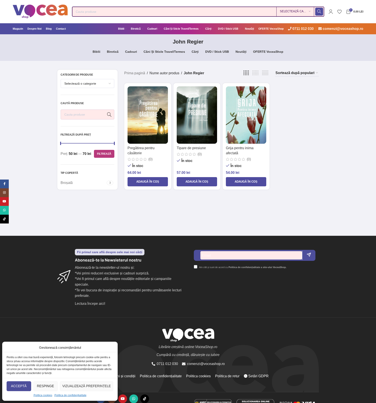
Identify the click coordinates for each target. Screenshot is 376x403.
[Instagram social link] (4, 192)
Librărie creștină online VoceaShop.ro (188, 347)
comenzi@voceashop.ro (343, 29)
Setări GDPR (258, 376)
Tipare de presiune (191, 148)
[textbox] (87, 83)
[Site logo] (40, 11)
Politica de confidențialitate (70, 395)
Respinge (45, 386)
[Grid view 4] (246, 73)
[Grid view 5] (255, 73)
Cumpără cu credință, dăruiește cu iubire (188, 355)
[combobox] (88, 83)
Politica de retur (227, 376)
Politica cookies (43, 395)
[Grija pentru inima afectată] (246, 115)
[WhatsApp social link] (4, 210)
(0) (150, 159)
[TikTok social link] (4, 219)
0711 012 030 (303, 29)
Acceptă (19, 386)
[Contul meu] (330, 11)
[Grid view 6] (265, 73)
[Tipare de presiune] (197, 115)
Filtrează (104, 153)
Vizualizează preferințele (86, 386)
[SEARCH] (319, 12)
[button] (148, 181)
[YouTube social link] (4, 201)
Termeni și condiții (121, 376)
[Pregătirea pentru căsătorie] (148, 115)
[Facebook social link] (4, 184)
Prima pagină (134, 73)
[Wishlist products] (339, 11)
